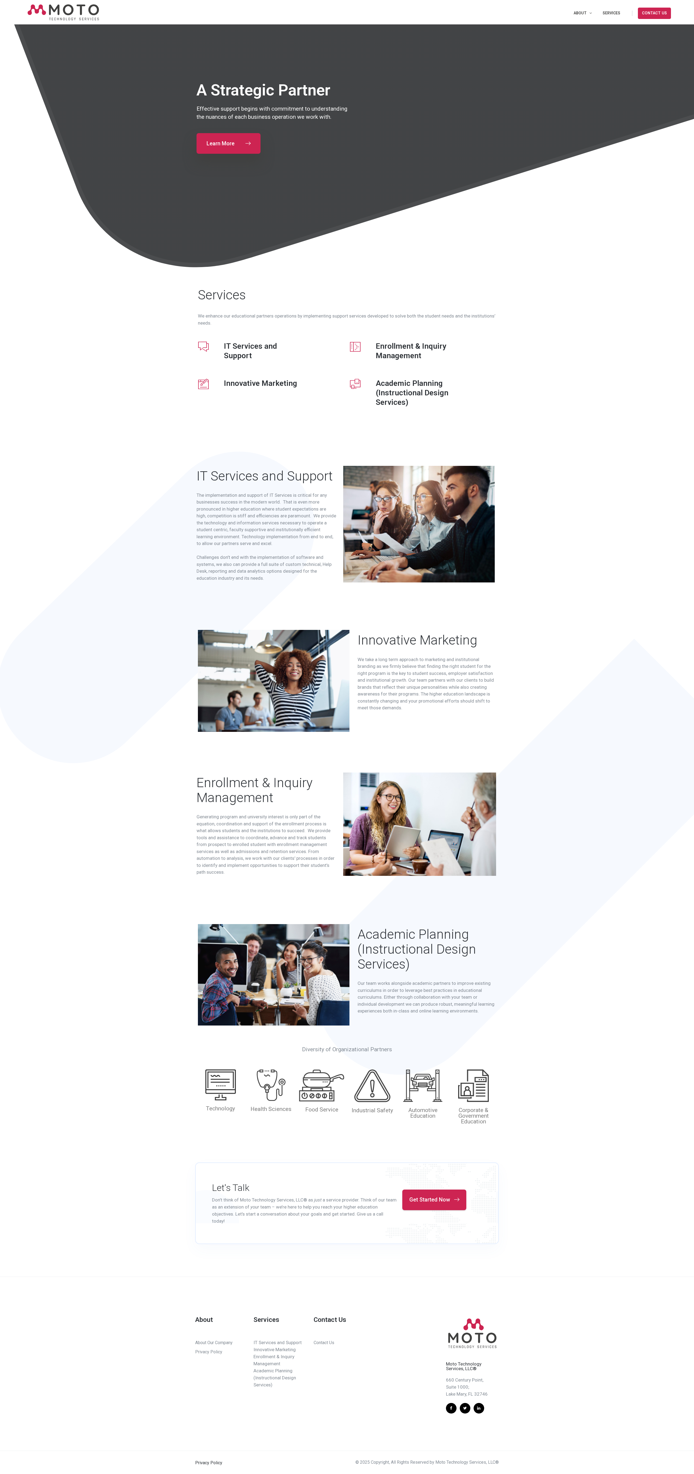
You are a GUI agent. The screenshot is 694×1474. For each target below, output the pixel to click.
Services (611, 13)
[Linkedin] (479, 1408)
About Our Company (214, 1342)
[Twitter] (465, 1408)
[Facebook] (451, 1408)
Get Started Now (429, 1199)
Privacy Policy (208, 1351)
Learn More (220, 143)
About (580, 13)
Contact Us (654, 13)
